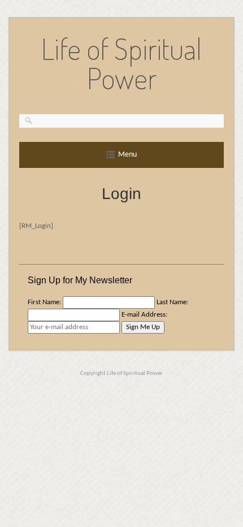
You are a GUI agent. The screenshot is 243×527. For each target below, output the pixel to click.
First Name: (44, 302)
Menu (127, 154)
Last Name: (172, 302)
